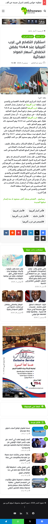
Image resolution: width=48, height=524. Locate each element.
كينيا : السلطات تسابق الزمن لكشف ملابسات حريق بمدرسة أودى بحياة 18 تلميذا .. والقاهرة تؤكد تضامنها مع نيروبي (36, 309)
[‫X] (37, 232)
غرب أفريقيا (31, 104)
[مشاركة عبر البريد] (43, 238)
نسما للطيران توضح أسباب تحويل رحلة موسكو (17, 430)
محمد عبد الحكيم (36, 63)
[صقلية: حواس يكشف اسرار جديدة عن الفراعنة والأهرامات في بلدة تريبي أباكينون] (39, 458)
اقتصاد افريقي (28, 36)
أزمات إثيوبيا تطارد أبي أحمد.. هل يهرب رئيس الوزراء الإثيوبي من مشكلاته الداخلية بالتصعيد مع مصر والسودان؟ (17, 443)
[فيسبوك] (43, 232)
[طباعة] (37, 238)
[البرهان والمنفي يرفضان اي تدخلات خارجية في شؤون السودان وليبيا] (12, 296)
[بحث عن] (45, 12)
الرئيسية (40, 31)
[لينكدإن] (30, 232)
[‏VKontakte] (6, 232)
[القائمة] (3, 12)
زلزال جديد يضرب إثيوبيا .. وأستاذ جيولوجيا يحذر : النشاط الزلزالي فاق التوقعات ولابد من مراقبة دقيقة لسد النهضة (13, 273)
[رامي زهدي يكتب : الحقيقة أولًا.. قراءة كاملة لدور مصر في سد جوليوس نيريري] (39, 470)
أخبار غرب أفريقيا (19, 216)
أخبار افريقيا (18, 210)
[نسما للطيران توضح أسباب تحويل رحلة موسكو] (39, 431)
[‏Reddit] (12, 232)
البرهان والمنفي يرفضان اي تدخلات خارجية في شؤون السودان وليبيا (13, 307)
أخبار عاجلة (32, 31)
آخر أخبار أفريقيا (36, 210)
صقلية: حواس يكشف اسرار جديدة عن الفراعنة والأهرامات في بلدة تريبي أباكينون (17, 457)
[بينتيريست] (18, 232)
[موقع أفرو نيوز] (31, 11)
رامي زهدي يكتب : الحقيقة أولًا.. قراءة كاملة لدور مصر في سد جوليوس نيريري (18, 470)
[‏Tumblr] (24, 232)
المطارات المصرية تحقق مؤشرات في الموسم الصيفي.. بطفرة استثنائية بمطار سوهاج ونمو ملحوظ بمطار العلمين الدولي (17, 484)
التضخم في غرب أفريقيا (33, 221)
